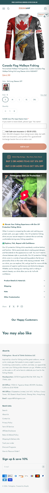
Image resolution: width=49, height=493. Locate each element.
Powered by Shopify (22, 486)
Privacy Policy (7, 422)
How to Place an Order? (11, 451)
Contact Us (6, 418)
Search (4, 410)
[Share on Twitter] (14, 306)
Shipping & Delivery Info (11, 439)
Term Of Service (8, 426)
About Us (5, 414)
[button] (24, 280)
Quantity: (5, 106)
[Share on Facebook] (10, 306)
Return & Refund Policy (10, 435)
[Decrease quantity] (5, 111)
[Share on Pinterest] (18, 306)
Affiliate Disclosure (9, 431)
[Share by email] (22, 306)
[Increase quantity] (14, 111)
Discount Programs (9, 447)
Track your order (8, 443)
